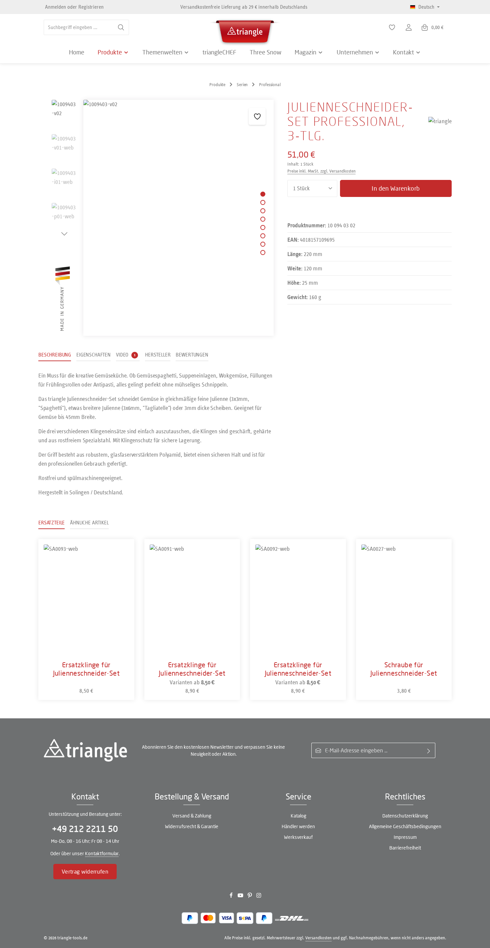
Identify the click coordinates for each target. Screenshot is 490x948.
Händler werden (298, 826)
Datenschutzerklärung (405, 815)
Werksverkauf (298, 837)
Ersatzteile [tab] (51, 522)
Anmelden (55, 7)
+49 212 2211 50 (85, 829)
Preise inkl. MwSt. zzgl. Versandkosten (321, 171)
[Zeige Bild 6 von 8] (262, 235)
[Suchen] (121, 27)
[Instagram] (259, 896)
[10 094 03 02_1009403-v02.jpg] (178, 218)
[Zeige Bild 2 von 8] (262, 202)
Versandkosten (318, 937)
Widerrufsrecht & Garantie (191, 826)
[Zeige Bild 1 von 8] (262, 194)
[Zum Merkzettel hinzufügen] (257, 116)
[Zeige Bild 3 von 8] (262, 210)
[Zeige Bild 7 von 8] (262, 244)
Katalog (298, 815)
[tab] (54, 355)
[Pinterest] (250, 896)
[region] (156, 218)
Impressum (405, 837)
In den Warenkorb (396, 188)
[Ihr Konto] (408, 27)
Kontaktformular (102, 853)
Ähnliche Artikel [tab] (89, 522)
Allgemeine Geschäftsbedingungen (405, 826)
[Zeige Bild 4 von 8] (262, 219)
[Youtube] (241, 896)
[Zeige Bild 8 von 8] (262, 252)
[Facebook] (231, 896)
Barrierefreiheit (405, 848)
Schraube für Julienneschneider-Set (403, 669)
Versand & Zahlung (191, 815)
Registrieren (91, 7)
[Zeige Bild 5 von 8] (262, 227)
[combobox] (79, 27)
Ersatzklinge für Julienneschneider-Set (86, 669)
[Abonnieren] (428, 750)
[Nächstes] (64, 234)
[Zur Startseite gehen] (245, 30)
